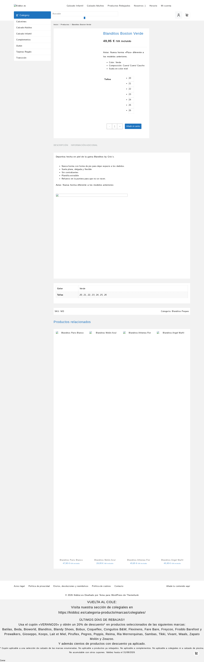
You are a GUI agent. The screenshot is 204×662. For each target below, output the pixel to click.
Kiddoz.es (79, 595)
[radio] (131, 78)
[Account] (178, 15)
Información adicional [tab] (84, 145)
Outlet (19, 46)
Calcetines (21, 21)
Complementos (23, 40)
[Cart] (187, 15)
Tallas (107, 79)
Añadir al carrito (133, 126)
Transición (21, 58)
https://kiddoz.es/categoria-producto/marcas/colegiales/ (102, 612)
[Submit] (84, 18)
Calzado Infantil (24, 34)
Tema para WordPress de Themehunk (119, 595)
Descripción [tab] (61, 145)
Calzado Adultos (24, 27)
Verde (82, 288)
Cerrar (2, 660)
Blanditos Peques (180, 311)
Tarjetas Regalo (24, 52)
